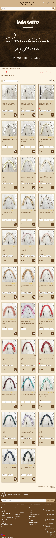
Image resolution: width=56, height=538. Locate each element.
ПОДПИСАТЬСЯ (50, 500)
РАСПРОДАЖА (32, 524)
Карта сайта (18, 507)
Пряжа (30, 512)
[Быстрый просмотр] (15, 90)
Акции (16, 518)
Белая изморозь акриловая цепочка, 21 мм (27, 140)
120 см (32, 110)
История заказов (19, 512)
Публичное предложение (4, 520)
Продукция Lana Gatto (34, 514)
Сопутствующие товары (33, 519)
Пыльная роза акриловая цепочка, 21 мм (27, 249)
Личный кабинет (19, 510)
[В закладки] (15, 85)
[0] (47, 3)
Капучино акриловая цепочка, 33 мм (26, 213)
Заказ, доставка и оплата (5, 510)
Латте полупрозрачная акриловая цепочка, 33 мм (45, 176)
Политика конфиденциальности (6, 523)
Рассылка (17, 516)
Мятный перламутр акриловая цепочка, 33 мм (45, 395)
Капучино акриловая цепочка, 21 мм (7, 213)
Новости (17, 521)
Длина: (4, 108)
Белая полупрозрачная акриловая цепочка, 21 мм (27, 103)
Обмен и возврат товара (5, 514)
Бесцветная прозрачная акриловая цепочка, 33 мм (8, 103)
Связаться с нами (5, 527)
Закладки (17, 514)
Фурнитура (32, 516)
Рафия (30, 507)
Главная (3, 68)
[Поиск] (53, 8)
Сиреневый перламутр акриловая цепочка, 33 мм (27, 431)
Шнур (30, 510)
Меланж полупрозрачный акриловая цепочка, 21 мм (27, 176)
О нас (2, 507)
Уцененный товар (33, 522)
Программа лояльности (7, 517)
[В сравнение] (16, 88)
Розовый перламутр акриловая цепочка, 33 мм (27, 322)
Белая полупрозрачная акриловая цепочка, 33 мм (45, 103)
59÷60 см (27, 110)
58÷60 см (10, 110)
